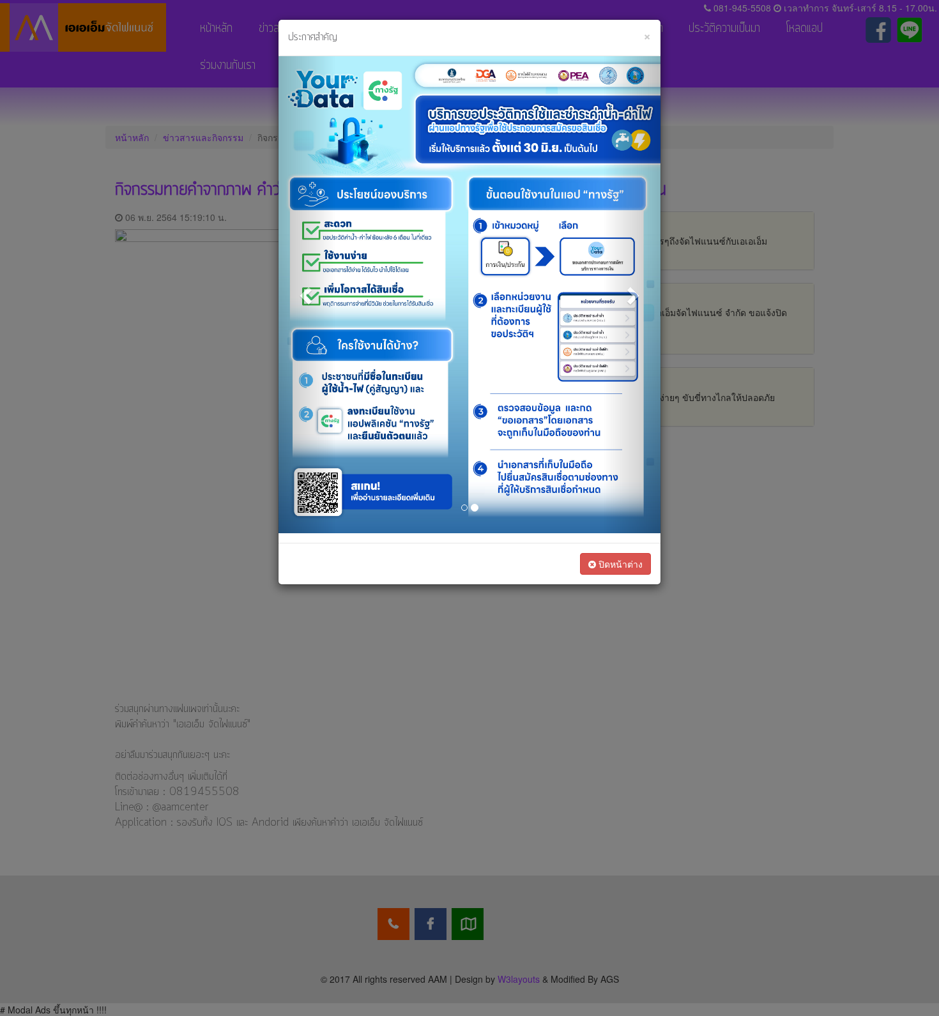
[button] (307, 295)
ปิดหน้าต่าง (619, 563)
